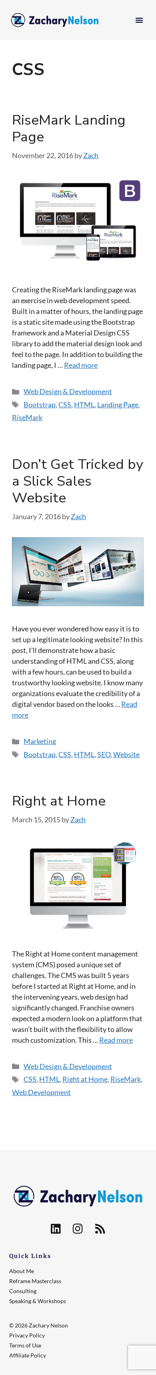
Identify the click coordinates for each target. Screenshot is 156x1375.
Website (126, 754)
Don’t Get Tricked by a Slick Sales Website (77, 481)
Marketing (40, 741)
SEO (103, 754)
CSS (64, 404)
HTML (84, 404)
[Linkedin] (56, 1229)
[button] (139, 20)
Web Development (41, 1092)
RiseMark (27, 417)
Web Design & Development (68, 391)
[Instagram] (78, 1229)
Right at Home (59, 801)
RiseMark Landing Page (69, 128)
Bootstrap (40, 404)
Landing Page (117, 404)
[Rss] (100, 1229)
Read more (81, 365)
